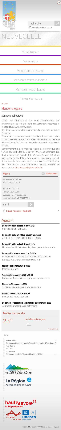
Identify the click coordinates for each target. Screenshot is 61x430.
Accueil (4, 103)
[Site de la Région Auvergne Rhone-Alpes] (18, 389)
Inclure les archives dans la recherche (40, 29)
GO (56, 23)
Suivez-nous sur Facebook (18, 211)
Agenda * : (7, 220)
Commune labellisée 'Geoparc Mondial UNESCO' (24, 354)
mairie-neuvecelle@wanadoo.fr (27, 167)
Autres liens (10, 351)
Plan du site (10, 346)
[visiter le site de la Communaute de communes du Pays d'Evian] (18, 373)
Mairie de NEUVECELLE (36, 427)
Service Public (11, 340)
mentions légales (52, 427)
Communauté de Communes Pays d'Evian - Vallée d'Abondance (30, 343)
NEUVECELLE (21, 36)
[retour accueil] (8, 30)
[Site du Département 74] (21, 408)
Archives (9, 349)
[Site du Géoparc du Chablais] (21, 420)
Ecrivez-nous (51, 173)
